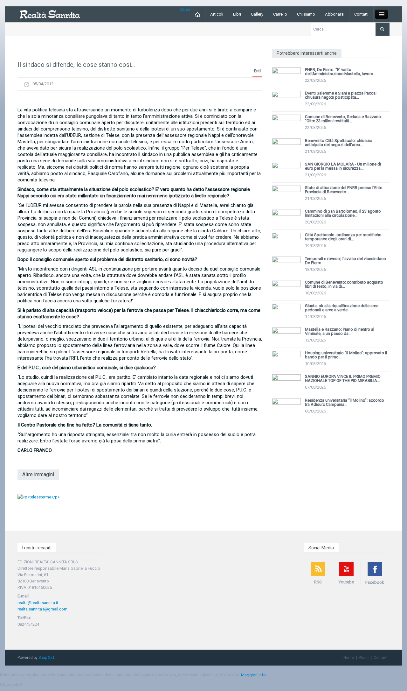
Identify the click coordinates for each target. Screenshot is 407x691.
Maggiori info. (254, 675)
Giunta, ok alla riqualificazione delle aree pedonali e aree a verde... (341, 307)
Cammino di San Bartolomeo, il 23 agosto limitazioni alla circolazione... (343, 213)
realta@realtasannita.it (37, 602)
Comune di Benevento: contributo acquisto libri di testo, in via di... (344, 284)
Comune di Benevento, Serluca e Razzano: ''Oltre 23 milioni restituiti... (343, 118)
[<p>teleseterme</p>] (38, 496)
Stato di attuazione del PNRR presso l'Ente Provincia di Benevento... (343, 189)
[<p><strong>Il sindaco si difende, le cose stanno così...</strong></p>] (139, 100)
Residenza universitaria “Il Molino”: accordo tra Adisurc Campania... (344, 402)
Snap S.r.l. (46, 657)
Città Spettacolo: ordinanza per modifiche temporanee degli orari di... (343, 236)
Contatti (361, 14)
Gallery (257, 14)
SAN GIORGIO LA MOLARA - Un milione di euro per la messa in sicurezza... (343, 166)
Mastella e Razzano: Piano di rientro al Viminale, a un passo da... (339, 331)
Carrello (280, 14)
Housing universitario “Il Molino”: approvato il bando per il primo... (346, 354)
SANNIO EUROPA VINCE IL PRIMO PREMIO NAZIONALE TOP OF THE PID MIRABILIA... (343, 378)
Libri (237, 14)
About (364, 657)
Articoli (216, 14)
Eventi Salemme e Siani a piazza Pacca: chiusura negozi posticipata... (340, 95)
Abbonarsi (334, 14)
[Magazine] (49, 13)
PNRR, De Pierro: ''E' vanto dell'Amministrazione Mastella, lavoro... (340, 71)
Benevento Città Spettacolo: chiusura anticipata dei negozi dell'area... (338, 142)
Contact (381, 657)
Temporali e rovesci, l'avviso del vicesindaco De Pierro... (345, 260)
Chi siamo (306, 14)
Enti (257, 70)
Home (348, 657)
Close (185, 9)
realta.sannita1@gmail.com (42, 609)
